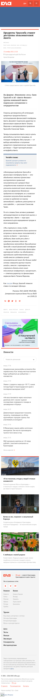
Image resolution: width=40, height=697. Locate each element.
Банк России (13, 309)
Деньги (27, 309)
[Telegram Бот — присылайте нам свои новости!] (15, 586)
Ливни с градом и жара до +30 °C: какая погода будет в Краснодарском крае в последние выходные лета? (19, 386)
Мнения (5, 599)
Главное (6, 591)
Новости (8, 352)
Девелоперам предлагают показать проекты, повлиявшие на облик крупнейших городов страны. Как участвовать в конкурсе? (17, 416)
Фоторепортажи (10, 645)
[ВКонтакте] (5, 586)
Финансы (14, 312)
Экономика (22, 312)
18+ (24, 3)
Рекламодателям (15, 686)
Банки (22, 309)
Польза (6, 635)
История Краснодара (9, 621)
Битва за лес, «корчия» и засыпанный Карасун (18, 518)
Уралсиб (6, 312)
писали (9, 283)
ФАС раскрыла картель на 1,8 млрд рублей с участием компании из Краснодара (17, 443)
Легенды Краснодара (10, 618)
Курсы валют (17, 602)
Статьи (5, 597)
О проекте (4, 686)
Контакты (26, 686)
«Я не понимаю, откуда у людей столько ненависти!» (19, 480)
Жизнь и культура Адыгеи (11, 623)
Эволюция (7, 639)
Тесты (5, 632)
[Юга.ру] (6, 3)
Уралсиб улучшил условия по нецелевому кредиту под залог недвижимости (16, 163)
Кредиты (16, 599)
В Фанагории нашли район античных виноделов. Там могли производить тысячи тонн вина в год (18, 430)
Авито (5, 309)
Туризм (6, 612)
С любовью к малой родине (14, 555)
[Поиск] (30, 3)
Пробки (5, 607)
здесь (12, 669)
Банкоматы (16, 604)
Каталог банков (18, 594)
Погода (5, 604)
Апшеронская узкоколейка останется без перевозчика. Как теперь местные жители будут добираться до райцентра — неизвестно (19, 372)
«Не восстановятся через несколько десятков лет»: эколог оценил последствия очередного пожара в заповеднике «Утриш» (17, 400)
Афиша (5, 602)
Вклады (15, 597)
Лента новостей (8, 450)
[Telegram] (10, 586)
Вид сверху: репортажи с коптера (13, 616)
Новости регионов (13, 359)
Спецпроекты (8, 642)
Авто (5, 629)
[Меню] (36, 3)
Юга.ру (18, 575)
